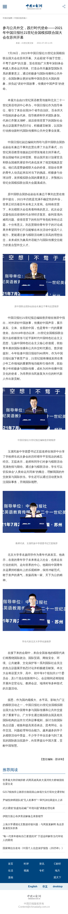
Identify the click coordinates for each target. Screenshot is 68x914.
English (32, 886)
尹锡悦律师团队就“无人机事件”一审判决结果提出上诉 (32, 800)
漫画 (10, 877)
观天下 (57, 877)
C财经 (57, 863)
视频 (26, 870)
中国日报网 (7, 18)
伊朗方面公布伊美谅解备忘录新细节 (23, 816)
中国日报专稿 (20, 18)
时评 (26, 863)
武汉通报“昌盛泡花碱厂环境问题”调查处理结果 (29, 808)
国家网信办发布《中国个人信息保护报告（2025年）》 (33, 848)
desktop (58, 886)
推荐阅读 (10, 770)
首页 (10, 863)
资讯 (41, 863)
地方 (57, 870)
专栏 (41, 870)
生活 (10, 870)
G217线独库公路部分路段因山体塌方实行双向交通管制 (34, 792)
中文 (45, 886)
